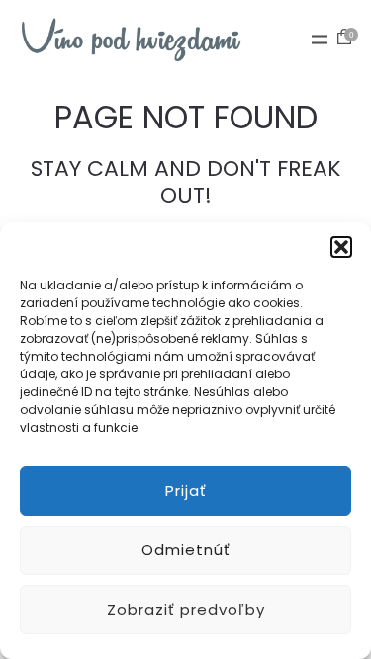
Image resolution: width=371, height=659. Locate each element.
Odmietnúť (186, 549)
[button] (341, 247)
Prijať (186, 490)
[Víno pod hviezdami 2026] (131, 39)
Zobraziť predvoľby (186, 609)
